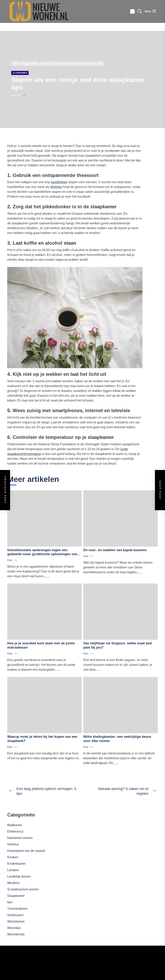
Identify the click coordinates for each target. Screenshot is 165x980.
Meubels (13, 883)
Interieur (13, 844)
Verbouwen (15, 915)
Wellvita (56, 187)
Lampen (13, 870)
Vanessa (16, 95)
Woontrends (16, 934)
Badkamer (14, 825)
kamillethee (59, 182)
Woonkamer (16, 921)
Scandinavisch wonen (23, 889)
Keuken (12, 857)
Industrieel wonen (20, 838)
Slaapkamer (20, 73)
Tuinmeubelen (17, 908)
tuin (9, 902)
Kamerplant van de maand (26, 850)
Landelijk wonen (19, 876)
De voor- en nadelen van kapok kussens (114, 550)
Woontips (14, 928)
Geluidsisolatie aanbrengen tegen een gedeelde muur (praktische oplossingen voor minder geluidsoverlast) (43, 554)
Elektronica (15, 831)
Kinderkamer (16, 863)
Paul (9, 560)
